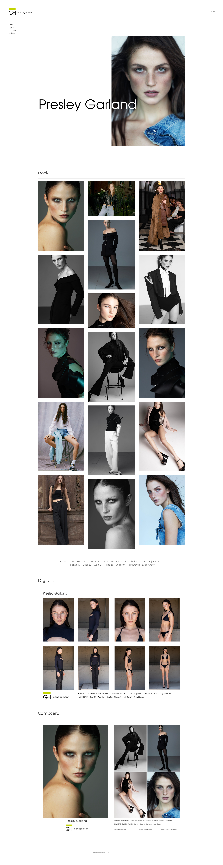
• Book (10, 24)
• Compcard (12, 30)
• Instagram (12, 33)
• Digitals (11, 27)
